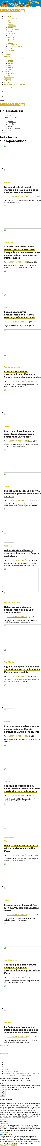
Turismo (11, 62)
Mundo (6, 132)
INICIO (6, 1070)
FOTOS (6, 52)
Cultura (7, 56)
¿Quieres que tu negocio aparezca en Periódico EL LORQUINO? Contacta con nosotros (22, 1074)
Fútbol (10, 81)
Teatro (10, 64)
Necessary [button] (3, 1119)
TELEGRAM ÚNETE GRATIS (14, 84)
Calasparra (12, 41)
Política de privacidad (12, 1071)
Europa (11, 75)
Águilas (11, 22)
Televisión (11, 67)
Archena (11, 48)
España (7, 71)
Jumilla (11, 37)
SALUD (6, 82)
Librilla (10, 43)
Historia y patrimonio (16, 58)
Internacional (9, 73)
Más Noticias (4, 1045)
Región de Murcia (10, 18)
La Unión (11, 39)
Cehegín (11, 50)
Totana (10, 28)
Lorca (10, 20)
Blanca (10, 31)
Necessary (5, 1121)
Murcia (10, 24)
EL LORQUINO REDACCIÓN (17, 197)
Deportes (7, 79)
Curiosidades (9, 77)
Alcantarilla (12, 45)
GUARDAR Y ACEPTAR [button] (8, 1145)
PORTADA (7, 16)
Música (10, 60)
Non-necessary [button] (4, 1132)
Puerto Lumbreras (15, 29)
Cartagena (12, 26)
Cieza (10, 35)
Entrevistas (8, 54)
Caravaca (11, 33)
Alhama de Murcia (15, 47)
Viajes (10, 69)
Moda (10, 65)
